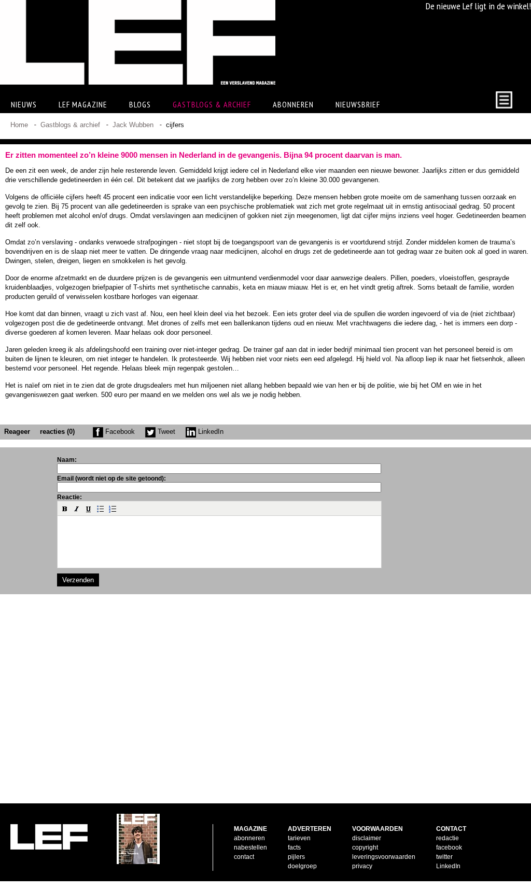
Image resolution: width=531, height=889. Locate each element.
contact (244, 856)
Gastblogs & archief (212, 104)
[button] (65, 508)
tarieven (299, 838)
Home (19, 125)
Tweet (165, 431)
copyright (365, 847)
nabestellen (250, 847)
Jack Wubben (133, 125)
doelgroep (302, 866)
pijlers (296, 856)
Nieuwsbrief (358, 104)
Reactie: (69, 497)
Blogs (140, 104)
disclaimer (366, 838)
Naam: (67, 459)
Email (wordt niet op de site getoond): (111, 478)
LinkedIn (209, 431)
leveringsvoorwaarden (383, 856)
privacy (362, 866)
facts (294, 847)
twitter (444, 856)
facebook (449, 847)
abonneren (249, 838)
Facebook (119, 431)
